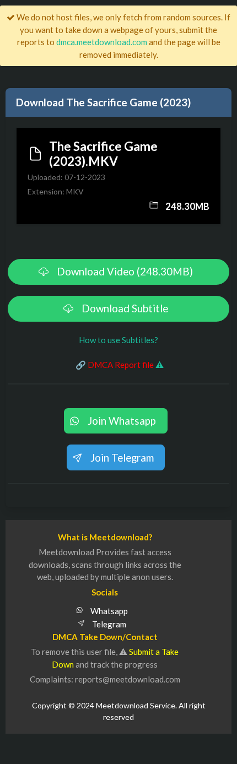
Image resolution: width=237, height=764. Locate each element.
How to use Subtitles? (118, 340)
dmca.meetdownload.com (101, 42)
